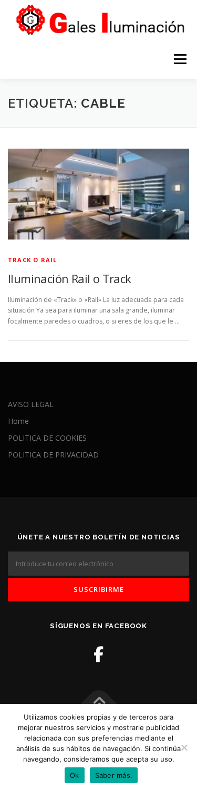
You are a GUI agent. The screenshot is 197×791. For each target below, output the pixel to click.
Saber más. (114, 775)
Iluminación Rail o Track (69, 278)
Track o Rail (32, 260)
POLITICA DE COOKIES (47, 438)
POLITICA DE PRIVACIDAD (53, 455)
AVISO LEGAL (31, 404)
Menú (179, 59)
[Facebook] (98, 654)
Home (18, 421)
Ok (74, 775)
